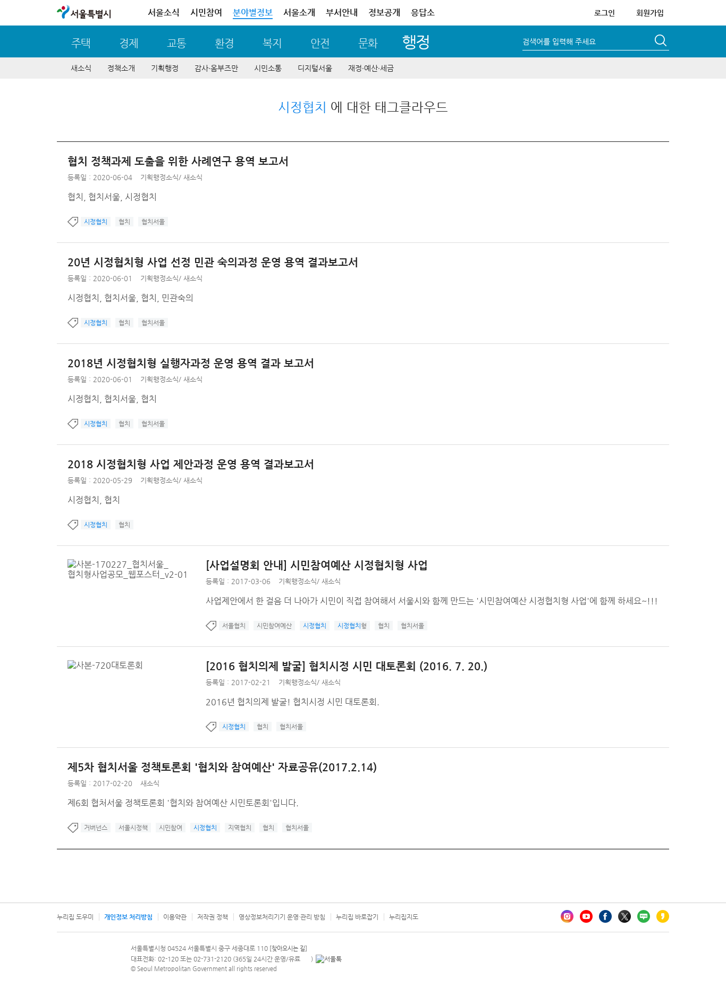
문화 (367, 43)
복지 (272, 43)
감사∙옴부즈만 (216, 68)
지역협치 (239, 827)
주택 (80, 43)
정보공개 (384, 12)
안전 (320, 43)
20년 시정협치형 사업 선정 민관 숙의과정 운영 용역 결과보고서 (212, 262)
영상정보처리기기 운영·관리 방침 (282, 917)
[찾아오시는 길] (288, 948)
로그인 (604, 13)
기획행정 (165, 68)
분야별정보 (253, 12)
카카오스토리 (662, 916)
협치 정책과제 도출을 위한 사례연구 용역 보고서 (178, 161)
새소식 (81, 68)
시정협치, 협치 (93, 500)
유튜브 (586, 916)
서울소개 (299, 12)
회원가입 (650, 13)
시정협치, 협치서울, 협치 (112, 399)
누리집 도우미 (75, 917)
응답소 (423, 12)
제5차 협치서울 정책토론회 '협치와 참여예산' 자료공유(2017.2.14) (222, 767)
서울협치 (234, 625)
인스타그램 (567, 916)
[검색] (661, 42)
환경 (224, 43)
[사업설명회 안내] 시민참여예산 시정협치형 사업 (317, 565)
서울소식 (164, 12)
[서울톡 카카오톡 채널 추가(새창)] (329, 959)
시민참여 (206, 12)
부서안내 (342, 12)
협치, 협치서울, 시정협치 (112, 197)
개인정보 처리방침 (128, 917)
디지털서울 (315, 68)
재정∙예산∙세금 (371, 68)
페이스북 (605, 916)
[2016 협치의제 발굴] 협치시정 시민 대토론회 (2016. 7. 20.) (346, 666)
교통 (176, 43)
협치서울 (153, 221)
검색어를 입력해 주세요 (559, 41)
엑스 (624, 916)
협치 (124, 221)
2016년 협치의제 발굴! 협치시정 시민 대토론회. (292, 702)
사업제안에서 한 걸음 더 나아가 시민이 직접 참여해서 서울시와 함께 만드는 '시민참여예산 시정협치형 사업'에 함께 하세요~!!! (432, 601)
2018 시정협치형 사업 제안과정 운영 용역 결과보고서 (190, 464)
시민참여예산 (274, 625)
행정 (416, 41)
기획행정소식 (159, 177)
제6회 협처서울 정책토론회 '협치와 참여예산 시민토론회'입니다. (183, 803)
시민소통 (268, 68)
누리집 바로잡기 (357, 917)
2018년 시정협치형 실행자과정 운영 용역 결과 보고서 (190, 363)
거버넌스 (95, 827)
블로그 (643, 916)
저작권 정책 (212, 917)
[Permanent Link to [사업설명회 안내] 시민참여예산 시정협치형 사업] (136, 564)
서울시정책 (133, 827)
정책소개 (121, 68)
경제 (128, 43)
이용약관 (175, 917)
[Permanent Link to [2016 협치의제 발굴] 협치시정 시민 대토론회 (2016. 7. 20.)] (107, 665)
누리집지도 (403, 917)
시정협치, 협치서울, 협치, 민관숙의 (130, 298)
